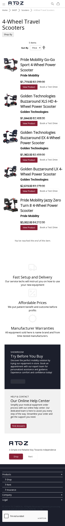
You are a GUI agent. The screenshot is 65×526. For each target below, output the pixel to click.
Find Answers (18, 425)
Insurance (11, 489)
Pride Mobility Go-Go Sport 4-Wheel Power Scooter (38, 64)
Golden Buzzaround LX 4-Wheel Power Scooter (41, 171)
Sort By (24, 48)
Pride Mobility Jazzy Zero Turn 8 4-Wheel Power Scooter (40, 205)
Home (5, 10)
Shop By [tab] (8, 34)
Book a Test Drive (49, 86)
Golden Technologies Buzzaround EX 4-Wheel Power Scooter (40, 137)
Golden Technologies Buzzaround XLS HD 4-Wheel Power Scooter (39, 101)
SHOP (14, 10)
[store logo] (15, 4)
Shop (16, 456)
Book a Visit (18, 381)
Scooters (25, 10)
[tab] (32, 474)
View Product (29, 87)
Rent (30, 456)
